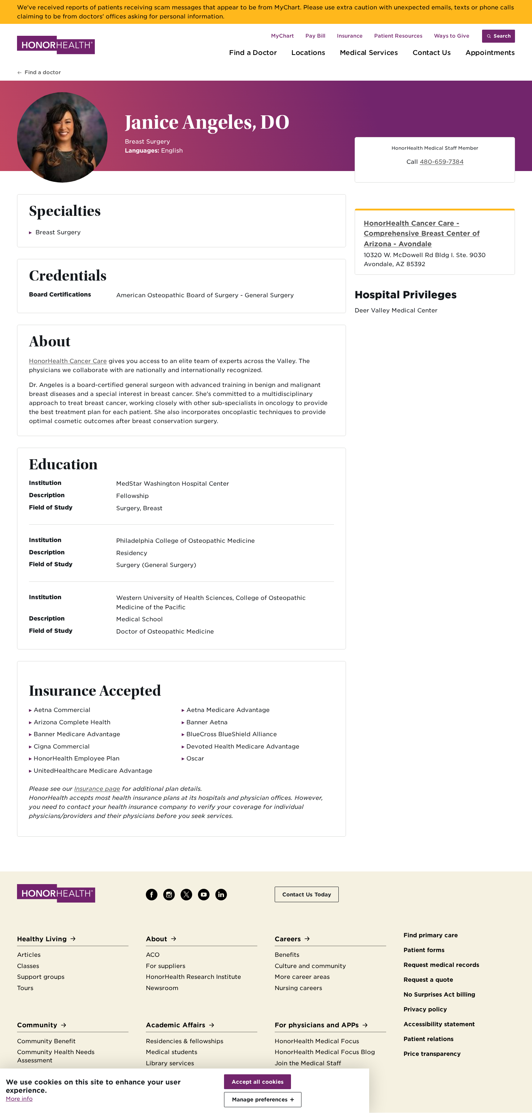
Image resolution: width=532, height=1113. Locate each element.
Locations (308, 52)
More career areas (302, 976)
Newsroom (162, 988)
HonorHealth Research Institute (193, 976)
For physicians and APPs (317, 1025)
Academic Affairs (175, 1025)
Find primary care (431, 935)
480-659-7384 (442, 161)
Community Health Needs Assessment (55, 1056)
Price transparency (432, 1053)
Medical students (171, 1052)
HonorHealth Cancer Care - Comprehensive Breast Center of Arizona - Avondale (422, 233)
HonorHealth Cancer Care (68, 361)
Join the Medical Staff (308, 1063)
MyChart (282, 36)
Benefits (287, 954)
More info (19, 1099)
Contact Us (432, 52)
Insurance (350, 36)
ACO (153, 954)
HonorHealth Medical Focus (317, 1041)
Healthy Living (42, 939)
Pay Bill (315, 36)
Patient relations (428, 1039)
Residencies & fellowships (184, 1041)
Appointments (490, 52)
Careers (288, 939)
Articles (29, 954)
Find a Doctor (253, 52)
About (156, 939)
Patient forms (424, 950)
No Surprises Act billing (439, 994)
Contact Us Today (306, 894)
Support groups (40, 976)
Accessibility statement (439, 1024)
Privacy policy (425, 1009)
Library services (170, 1063)
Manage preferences (260, 1099)
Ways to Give (451, 36)
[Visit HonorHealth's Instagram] (169, 894)
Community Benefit (46, 1041)
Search (502, 36)
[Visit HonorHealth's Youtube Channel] (204, 894)
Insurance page (97, 788)
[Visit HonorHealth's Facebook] (151, 894)
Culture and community (310, 966)
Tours (25, 988)
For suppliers (165, 966)
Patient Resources (398, 36)
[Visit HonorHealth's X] (186, 894)
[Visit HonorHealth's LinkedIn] (221, 894)
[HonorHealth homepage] (56, 46)
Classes (28, 966)
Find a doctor (43, 72)
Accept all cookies (258, 1082)
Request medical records (441, 964)
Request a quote (428, 979)
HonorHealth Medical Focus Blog (325, 1052)
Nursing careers (298, 988)
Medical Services (369, 52)
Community (37, 1025)
